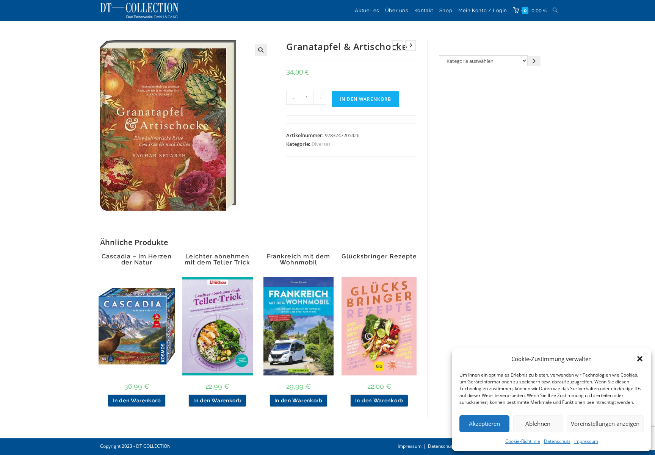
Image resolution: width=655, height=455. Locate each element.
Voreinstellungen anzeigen (605, 423)
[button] (640, 359)
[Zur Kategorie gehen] (534, 60)
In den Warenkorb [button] (137, 400)
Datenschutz (557, 441)
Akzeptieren (484, 423)
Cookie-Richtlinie (522, 441)
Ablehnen (537, 423)
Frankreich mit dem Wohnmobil (298, 259)
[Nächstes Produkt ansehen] (410, 45)
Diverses (321, 144)
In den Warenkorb (365, 99)
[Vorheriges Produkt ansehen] (397, 45)
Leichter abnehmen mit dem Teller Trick (217, 259)
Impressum (586, 441)
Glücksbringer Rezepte (379, 256)
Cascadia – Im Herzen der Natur (137, 259)
